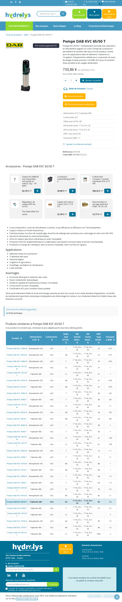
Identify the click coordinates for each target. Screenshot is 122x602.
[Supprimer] (65, 80)
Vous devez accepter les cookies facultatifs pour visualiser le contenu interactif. (89, 579)
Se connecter (79, 15)
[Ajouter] (76, 80)
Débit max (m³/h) (65, 337)
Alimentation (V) (36, 338)
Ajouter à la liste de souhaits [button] (79, 144)
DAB (26, 34)
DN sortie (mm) (88, 337)
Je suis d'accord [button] (109, 596)
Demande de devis (65, 550)
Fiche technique (15, 313)
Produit (15, 338)
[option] (61, 196)
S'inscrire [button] (53, 584)
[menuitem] (19, 26)
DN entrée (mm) (77, 337)
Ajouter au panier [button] (93, 80)
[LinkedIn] (11, 2)
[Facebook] (16, 2)
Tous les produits (13, 34)
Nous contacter (16, 566)
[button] (37, 191)
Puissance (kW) (110, 338)
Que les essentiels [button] (94, 596)
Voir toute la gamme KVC (46, 45)
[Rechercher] (63, 14)
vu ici (39, 590)
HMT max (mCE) (98, 337)
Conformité (51, 337)
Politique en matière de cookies (26, 599)
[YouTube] (20, 2)
